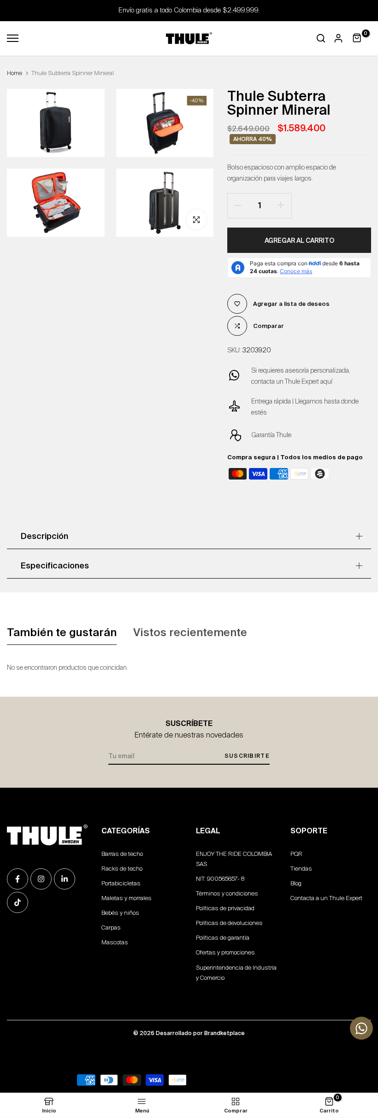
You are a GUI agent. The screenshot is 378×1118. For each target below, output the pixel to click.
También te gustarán (62, 632)
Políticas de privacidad (225, 908)
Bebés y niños (120, 913)
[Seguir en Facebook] (17, 879)
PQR (296, 854)
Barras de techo (122, 854)
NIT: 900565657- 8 (220, 879)
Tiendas (301, 868)
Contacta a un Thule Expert (326, 898)
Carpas (111, 927)
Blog (295, 883)
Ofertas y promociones (225, 952)
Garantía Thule (271, 435)
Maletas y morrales (126, 898)
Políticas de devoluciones (229, 923)
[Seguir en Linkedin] (64, 879)
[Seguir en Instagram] (41, 879)
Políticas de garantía (222, 938)
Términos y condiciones (227, 893)
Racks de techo (121, 868)
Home (14, 73)
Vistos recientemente (190, 632)
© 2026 (189, 1033)
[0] (357, 38)
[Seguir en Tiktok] (17, 902)
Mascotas (114, 942)
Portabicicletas (121, 883)
